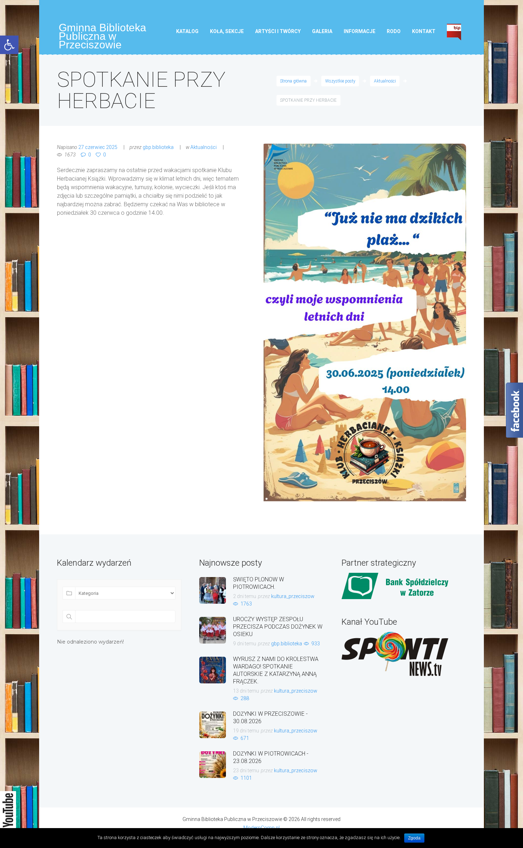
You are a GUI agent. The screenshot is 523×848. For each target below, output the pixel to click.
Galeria (322, 31)
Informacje (359, 31)
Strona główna (293, 81)
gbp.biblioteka (158, 147)
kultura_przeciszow (293, 596)
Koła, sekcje (227, 31)
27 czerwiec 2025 (97, 147)
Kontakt (423, 31)
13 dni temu (246, 691)
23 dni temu (246, 770)
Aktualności (385, 81)
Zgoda (414, 838)
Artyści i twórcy (278, 31)
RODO (394, 31)
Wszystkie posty (340, 81)
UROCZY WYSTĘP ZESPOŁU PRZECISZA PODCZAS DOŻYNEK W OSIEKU (277, 627)
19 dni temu (246, 731)
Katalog (187, 31)
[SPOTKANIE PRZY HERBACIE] (364, 324)
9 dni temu (244, 643)
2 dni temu (244, 596)
